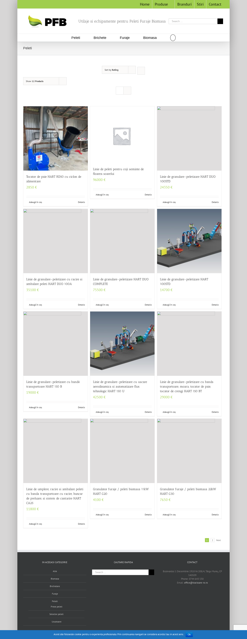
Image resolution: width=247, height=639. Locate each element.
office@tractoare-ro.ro (196, 582)
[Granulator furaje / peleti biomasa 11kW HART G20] (122, 451)
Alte (55, 571)
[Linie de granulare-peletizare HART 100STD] (189, 241)
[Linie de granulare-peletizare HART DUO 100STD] (189, 138)
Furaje (55, 593)
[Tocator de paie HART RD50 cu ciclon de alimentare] (55, 138)
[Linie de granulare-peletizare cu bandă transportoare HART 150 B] (55, 344)
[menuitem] (144, 4)
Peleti (55, 601)
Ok (189, 634)
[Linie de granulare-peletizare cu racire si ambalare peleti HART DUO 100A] (55, 241)
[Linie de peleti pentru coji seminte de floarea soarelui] (122, 134)
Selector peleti (56, 614)
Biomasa (55, 578)
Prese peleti (56, 606)
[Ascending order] (141, 71)
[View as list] (127, 90)
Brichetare (55, 586)
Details (81, 202)
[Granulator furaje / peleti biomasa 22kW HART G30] (189, 451)
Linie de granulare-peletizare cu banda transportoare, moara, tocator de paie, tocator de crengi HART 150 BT (186, 386)
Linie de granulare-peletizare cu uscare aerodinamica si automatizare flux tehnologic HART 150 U (120, 386)
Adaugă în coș (35, 202)
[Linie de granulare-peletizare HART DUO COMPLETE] (122, 241)
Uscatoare (56, 621)
